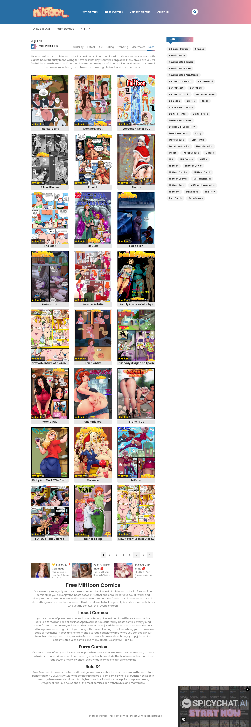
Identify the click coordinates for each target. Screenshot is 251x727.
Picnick (93, 187)
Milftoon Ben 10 (193, 165)
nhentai (86, 29)
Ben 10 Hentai (205, 81)
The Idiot (50, 246)
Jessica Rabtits (93, 304)
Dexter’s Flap (93, 539)
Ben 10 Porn (196, 87)
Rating (110, 47)
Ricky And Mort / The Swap (49, 480)
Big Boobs (174, 100)
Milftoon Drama (178, 178)
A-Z (101, 47)
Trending (122, 47)
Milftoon (173, 165)
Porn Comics (90, 11)
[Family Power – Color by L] (136, 276)
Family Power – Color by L (136, 304)
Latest (91, 47)
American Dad (177, 55)
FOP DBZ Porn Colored (49, 539)
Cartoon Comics (140, 11)
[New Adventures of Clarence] (136, 510)
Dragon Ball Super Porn (182, 126)
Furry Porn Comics (179, 146)
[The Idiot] (50, 218)
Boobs (204, 100)
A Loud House (50, 187)
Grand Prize (136, 421)
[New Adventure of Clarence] (50, 335)
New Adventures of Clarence (136, 539)
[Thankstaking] (50, 100)
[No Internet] (50, 276)
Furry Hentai (197, 139)
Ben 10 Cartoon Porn (180, 81)
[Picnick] (93, 159)
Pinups (136, 187)
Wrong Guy (49, 421)
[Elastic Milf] (136, 218)
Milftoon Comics (178, 172)
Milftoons (174, 191)
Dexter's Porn (200, 113)
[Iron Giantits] (93, 335)
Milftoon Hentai (202, 178)
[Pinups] (136, 159)
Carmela (93, 480)
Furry (198, 133)
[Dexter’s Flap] (93, 510)
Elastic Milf (136, 246)
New (151, 47)
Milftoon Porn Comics (202, 185)
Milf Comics (186, 159)
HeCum (93, 246)
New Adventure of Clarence (50, 363)
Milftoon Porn (176, 185)
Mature (210, 152)
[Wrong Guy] (50, 393)
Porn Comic (175, 198)
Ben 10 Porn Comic (179, 94)
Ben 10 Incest (176, 87)
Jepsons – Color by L (136, 129)
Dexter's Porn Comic (180, 120)
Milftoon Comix (202, 172)
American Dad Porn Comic (183, 74)
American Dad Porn (180, 68)
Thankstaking (49, 129)
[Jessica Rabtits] (93, 276)
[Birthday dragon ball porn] (136, 335)
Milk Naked (192, 191)
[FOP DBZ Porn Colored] (50, 510)
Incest (172, 152)
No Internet (49, 304)
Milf (171, 159)
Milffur (203, 159)
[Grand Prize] (136, 393)
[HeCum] (93, 218)
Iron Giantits (93, 363)
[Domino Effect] (93, 100)
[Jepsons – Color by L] (136, 100)
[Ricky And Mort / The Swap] (50, 452)
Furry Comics (176, 139)
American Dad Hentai (181, 61)
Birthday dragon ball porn (136, 363)
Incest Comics (113, 11)
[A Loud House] (50, 159)
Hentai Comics (204, 146)
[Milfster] (136, 452)
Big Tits (191, 100)
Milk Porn (210, 191)
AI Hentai (163, 11)
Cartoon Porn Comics (181, 107)
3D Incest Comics (178, 48)
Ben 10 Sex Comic (205, 94)
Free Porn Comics (179, 133)
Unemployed (93, 421)
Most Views (138, 47)
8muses (199, 48)
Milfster (136, 480)
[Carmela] (93, 452)
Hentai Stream (40, 29)
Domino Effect (93, 129)
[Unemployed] (93, 393)
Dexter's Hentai (177, 113)
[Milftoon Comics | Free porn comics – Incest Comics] (50, 11)
